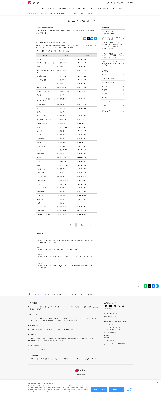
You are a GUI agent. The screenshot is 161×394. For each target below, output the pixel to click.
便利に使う (51, 8)
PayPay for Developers (70, 320)
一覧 (81, 225)
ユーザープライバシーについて (112, 327)
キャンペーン (87, 8)
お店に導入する (118, 3)
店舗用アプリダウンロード (54, 329)
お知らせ (109, 3)
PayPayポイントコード (88, 338)
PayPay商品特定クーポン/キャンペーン (52, 340)
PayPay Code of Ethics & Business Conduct (115, 321)
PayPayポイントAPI (34, 340)
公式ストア (31, 309)
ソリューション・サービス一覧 (36, 338)
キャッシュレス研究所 (90, 318)
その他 (104, 105)
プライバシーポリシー (110, 324)
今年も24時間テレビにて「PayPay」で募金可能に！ (110, 32)
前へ (71, 225)
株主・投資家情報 (42, 359)
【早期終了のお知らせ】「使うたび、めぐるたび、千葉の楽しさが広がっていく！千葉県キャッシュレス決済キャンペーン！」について (112, 46)
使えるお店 (76, 8)
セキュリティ (106, 101)
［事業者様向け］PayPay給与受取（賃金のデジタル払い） (64, 338)
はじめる (42, 8)
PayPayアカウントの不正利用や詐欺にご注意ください (111, 38)
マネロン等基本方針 (109, 340)
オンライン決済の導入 (34, 320)
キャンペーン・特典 (108, 78)
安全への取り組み (75, 307)
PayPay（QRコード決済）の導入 (72, 318)
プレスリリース (55, 359)
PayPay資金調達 (68, 329)
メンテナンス (106, 86)
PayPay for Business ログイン (36, 329)
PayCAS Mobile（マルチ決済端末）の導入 (49, 318)
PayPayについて (32, 307)
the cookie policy (38, 389)
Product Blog (76, 359)
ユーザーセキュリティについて (112, 329)
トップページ (32, 318)
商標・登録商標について (110, 316)
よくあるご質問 (117, 8)
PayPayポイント (64, 8)
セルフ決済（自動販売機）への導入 (52, 320)
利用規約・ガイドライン (110, 313)
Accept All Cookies (99, 389)
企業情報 (104, 93)
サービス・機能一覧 (102, 8)
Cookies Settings (129, 389)
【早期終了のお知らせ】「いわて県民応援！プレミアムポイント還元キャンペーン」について (112, 55)
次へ (91, 225)
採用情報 (66, 359)
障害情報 (104, 90)
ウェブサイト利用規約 (110, 332)
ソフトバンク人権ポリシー (111, 319)
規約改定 (104, 97)
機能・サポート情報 (108, 82)
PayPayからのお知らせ (38, 13)
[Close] (158, 382)
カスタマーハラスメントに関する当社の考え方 (115, 344)
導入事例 (104, 75)
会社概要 (128, 3)
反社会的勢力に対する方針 (111, 335)
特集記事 (39, 309)
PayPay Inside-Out (89, 359)
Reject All (116, 389)
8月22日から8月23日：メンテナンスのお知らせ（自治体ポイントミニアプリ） (112, 63)
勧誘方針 (106, 337)
